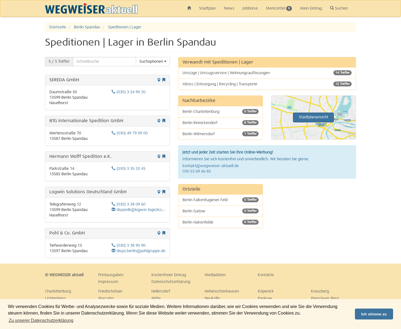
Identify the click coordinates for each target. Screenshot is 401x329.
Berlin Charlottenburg (219, 112)
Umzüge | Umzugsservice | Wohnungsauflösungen (266, 73)
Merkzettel (278, 8)
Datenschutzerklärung (170, 282)
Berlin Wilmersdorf (219, 134)
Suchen (341, 8)
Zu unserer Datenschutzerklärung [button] (41, 320)
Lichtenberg (55, 298)
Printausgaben (110, 275)
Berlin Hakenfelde (219, 222)
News (229, 8)
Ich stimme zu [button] (374, 314)
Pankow (265, 298)
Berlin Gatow (219, 211)
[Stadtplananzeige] (159, 80)
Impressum (108, 282)
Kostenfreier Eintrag (168, 275)
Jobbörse (250, 8)
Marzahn (106, 298)
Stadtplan (207, 8)
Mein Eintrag (311, 8)
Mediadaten (215, 275)
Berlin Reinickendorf (219, 123)
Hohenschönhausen (222, 291)
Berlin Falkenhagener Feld (219, 200)
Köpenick (266, 291)
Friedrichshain (110, 291)
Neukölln (212, 298)
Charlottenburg (58, 291)
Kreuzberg (320, 291)
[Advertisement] (313, 218)
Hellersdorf (160, 291)
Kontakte (266, 275)
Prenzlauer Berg (325, 298)
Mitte (156, 298)
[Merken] (164, 80)
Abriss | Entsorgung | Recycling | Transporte (266, 84)
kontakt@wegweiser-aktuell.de (210, 166)
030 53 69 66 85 (196, 171)
